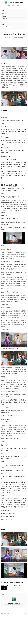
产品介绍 (8, 5)
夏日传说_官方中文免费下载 (15, 2)
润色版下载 (19, 5)
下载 (4, 588)
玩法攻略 (13, 5)
